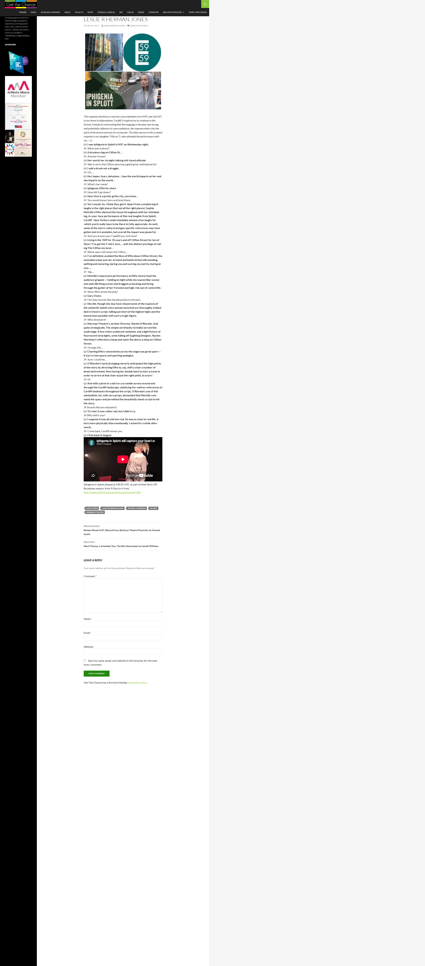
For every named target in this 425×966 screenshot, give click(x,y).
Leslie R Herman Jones (112, 508)
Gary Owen (92, 508)
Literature (153, 12)
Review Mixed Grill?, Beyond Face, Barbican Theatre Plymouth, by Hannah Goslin (122, 530)
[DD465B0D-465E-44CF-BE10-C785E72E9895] (18, 143)
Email (87, 632)
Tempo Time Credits (198, 12)
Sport (90, 12)
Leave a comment (139, 25)
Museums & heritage (50, 12)
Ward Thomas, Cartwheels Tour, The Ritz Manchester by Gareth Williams (121, 544)
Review (153, 508)
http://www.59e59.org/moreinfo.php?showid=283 (112, 492)
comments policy (137, 682)
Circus (130, 12)
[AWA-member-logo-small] (18, 89)
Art (121, 12)
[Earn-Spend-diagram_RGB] (18, 62)
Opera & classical (106, 12)
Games (141, 12)
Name (88, 618)
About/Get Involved (172, 12)
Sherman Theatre (95, 512)
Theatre (22, 12)
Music (34, 12)
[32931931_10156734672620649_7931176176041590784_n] (18, 116)
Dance (67, 12)
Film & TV (79, 12)
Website (88, 646)
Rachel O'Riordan (137, 508)
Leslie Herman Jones (114, 25)
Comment (90, 576)
